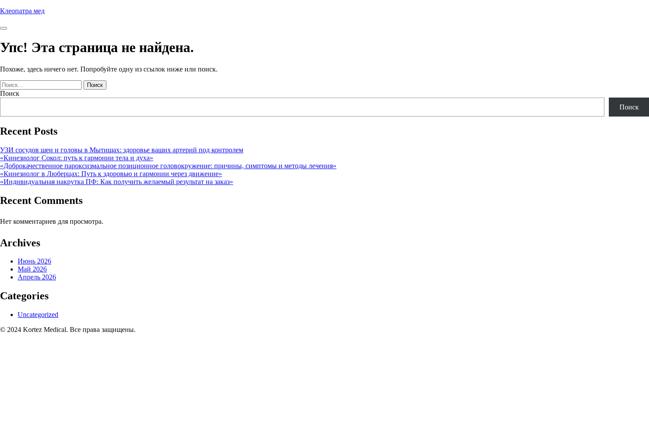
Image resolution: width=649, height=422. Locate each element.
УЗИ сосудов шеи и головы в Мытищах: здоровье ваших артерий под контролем (121, 150)
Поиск (9, 93)
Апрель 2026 (37, 277)
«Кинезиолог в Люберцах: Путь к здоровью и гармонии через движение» (111, 173)
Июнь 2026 (34, 261)
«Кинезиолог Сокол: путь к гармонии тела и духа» (76, 158)
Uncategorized (38, 314)
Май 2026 (32, 269)
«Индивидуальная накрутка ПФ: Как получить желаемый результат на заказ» (116, 181)
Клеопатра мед (22, 11)
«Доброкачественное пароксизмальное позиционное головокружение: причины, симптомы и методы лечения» (168, 166)
